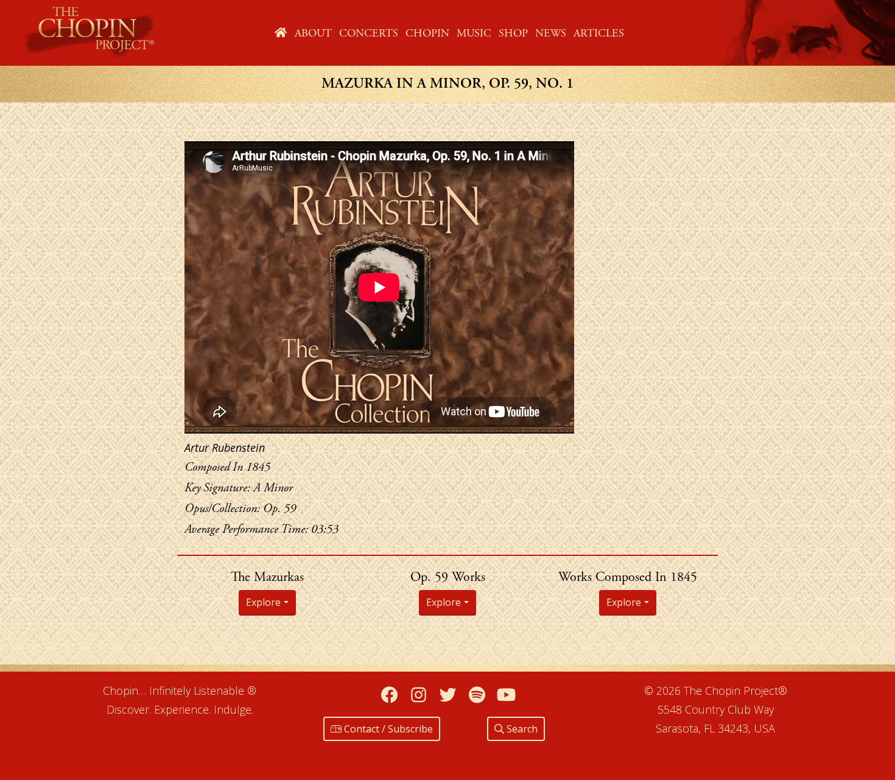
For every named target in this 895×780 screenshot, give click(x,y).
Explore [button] (263, 602)
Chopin (427, 33)
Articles (599, 33)
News (550, 33)
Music (474, 33)
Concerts (368, 33)
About (313, 33)
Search (521, 729)
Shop (513, 33)
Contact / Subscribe (387, 729)
